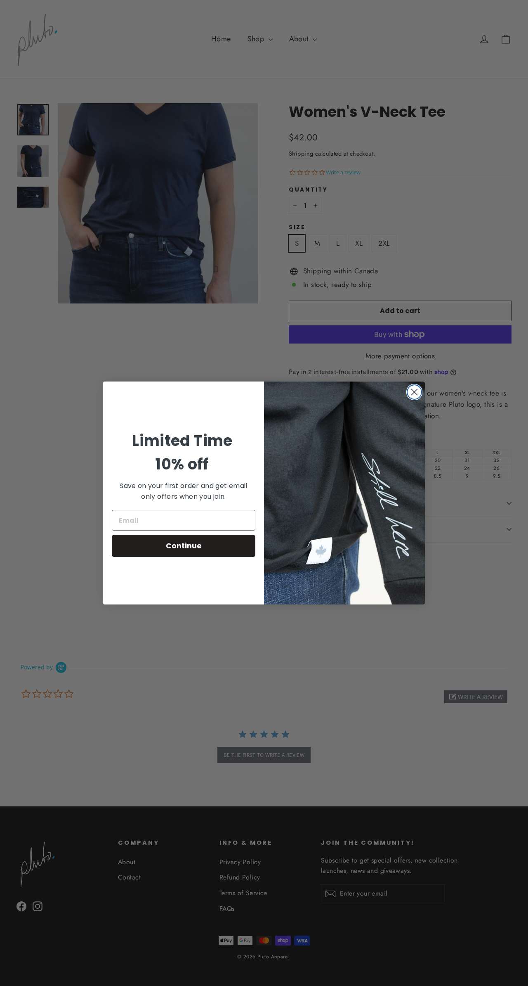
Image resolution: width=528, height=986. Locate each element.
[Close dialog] (414, 392)
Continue (184, 545)
